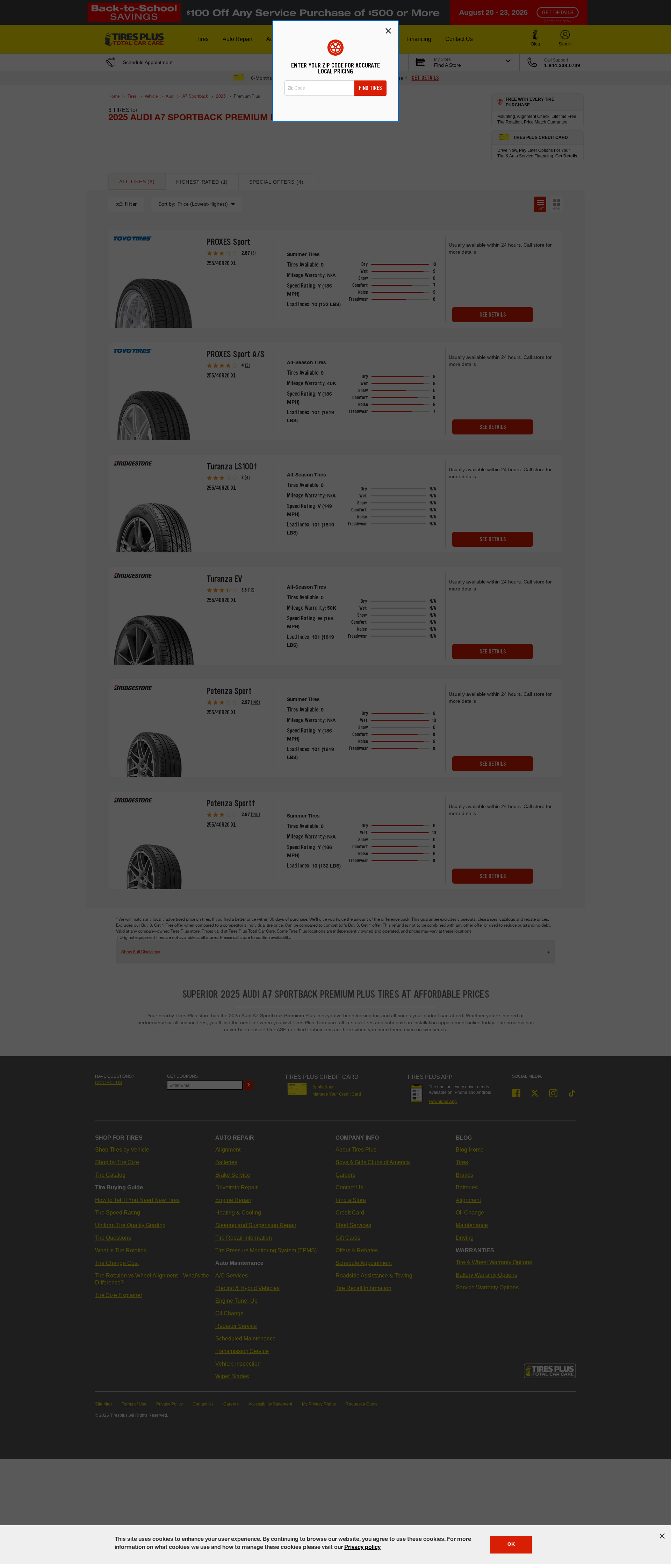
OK (511, 1544)
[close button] (662, 1536)
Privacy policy (362, 1548)
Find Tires (370, 88)
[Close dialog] (388, 30)
